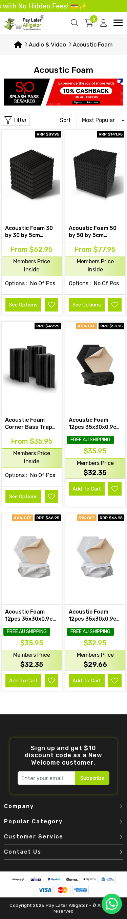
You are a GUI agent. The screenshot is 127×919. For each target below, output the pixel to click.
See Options (23, 305)
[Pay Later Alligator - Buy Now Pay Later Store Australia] (24, 22)
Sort (65, 120)
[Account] (103, 23)
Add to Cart (86, 489)
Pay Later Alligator (67, 905)
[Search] (74, 23)
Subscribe (92, 778)
